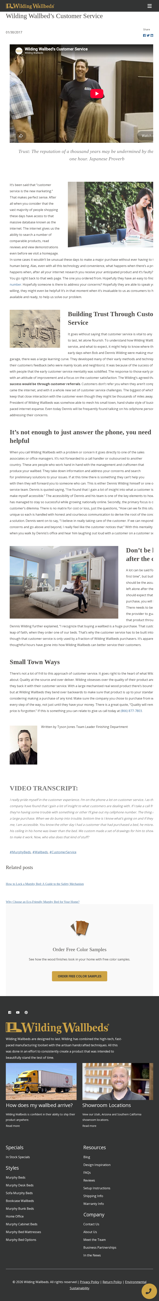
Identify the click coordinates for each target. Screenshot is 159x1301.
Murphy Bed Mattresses (23, 1232)
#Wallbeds (40, 852)
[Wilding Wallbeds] (30, 6)
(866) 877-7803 (131, 711)
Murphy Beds (15, 1177)
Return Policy (112, 1282)
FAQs (87, 1172)
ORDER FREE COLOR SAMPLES (79, 976)
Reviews (89, 1180)
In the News (92, 1255)
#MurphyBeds (20, 852)
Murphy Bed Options (21, 1240)
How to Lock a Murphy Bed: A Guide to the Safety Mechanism (45, 884)
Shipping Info (93, 1196)
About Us (90, 1232)
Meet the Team (94, 1240)
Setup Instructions (96, 1188)
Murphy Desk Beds (20, 1185)
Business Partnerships (99, 1247)
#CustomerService (62, 852)
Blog (86, 1157)
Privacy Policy (89, 1282)
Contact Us (91, 1224)
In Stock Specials (18, 1157)
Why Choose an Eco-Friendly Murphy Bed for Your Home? (43, 901)
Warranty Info (93, 1204)
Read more (13, 1126)
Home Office (15, 1216)
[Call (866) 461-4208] (149, 1291)
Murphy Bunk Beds (20, 1208)
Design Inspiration (97, 1165)
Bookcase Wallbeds (20, 1201)
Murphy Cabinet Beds (21, 1224)
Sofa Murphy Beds (19, 1193)
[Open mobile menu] (149, 6)
